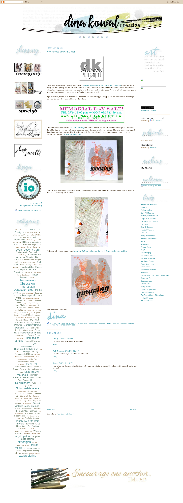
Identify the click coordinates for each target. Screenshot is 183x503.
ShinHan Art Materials (28, 373)
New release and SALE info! (61, 51)
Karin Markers (21, 305)
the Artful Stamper (34, 453)
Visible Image (22, 429)
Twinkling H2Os (33, 424)
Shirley (55, 339)
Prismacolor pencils (27, 339)
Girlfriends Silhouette (89, 251)
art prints (36, 436)
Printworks (20, 338)
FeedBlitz (153, 147)
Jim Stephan (28, 300)
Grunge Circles (111, 251)
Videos (35, 426)
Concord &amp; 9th (33, 247)
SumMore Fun (27, 403)
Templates (37, 409)
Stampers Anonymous (23, 393)
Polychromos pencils (30, 332)
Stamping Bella (25, 396)
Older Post (132, 409)
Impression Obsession (28, 281)
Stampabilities (22, 391)
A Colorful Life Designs (149, 204)
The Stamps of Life (33, 416)
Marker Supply (146, 253)
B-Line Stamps (31, 240)
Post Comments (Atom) (65, 414)
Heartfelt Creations (147, 230)
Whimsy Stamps (147, 301)
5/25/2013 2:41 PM (66, 339)
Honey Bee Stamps (23, 275)
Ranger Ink (145, 272)
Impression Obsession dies (24, 288)
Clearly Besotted (20, 247)
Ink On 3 (22, 293)
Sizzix (33, 380)
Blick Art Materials (147, 213)
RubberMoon (33, 359)
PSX (27, 328)
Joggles (25, 303)
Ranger (27, 351)
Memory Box (20, 317)
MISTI (23, 312)
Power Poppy (34, 335)
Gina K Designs (26, 265)
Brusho (17, 244)
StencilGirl (36, 398)
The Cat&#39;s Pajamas (26, 411)
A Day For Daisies (31, 232)
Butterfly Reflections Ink (149, 216)
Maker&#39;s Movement (30, 315)
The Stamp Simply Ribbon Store (152, 295)
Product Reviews (32, 341)
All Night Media (25, 237)
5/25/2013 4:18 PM (72, 351)
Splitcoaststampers (27, 388)
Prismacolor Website (148, 270)
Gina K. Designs (147, 227)
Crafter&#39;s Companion (27, 252)
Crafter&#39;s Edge (21, 255)
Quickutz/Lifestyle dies (26, 349)
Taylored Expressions (23, 408)
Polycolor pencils (20, 335)
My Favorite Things (148, 255)
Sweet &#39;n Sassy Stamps (27, 404)
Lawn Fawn (31, 310)
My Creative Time (30, 317)
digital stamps (27, 439)
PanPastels (34, 328)
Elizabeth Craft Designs (31, 260)
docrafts (34, 442)
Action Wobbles (36, 235)
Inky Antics (145, 244)
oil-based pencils (32, 448)
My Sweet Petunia (147, 261)
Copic (19, 249)
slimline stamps (21, 453)
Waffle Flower (33, 429)
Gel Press (144, 224)
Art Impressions (25, 238)
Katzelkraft (32, 305)
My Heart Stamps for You (27, 321)
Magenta (29, 313)
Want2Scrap (19, 431)
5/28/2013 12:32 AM (66, 363)
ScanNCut (21, 364)
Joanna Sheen (146, 247)
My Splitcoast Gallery (148, 258)
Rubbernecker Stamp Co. (28, 361)
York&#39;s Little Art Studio (32, 433)
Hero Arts (28, 272)
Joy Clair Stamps (34, 303)
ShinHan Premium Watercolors (25, 376)
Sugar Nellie (27, 401)
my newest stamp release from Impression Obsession (101, 85)
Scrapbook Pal (146, 278)
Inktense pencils (28, 295)
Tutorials (19, 423)
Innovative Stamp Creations (31, 298)
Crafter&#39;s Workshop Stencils (28, 256)
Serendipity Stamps (23, 367)
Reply (55, 344)
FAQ (16, 262)
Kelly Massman (58, 351)
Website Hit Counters (148, 111)
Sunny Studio (146, 287)
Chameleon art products (31, 244)
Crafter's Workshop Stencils (63, 323)
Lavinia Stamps (20, 310)
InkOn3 (143, 241)
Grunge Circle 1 (123, 251)
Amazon (144, 207)
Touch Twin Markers (27, 420)
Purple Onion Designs (24, 344)
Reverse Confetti (29, 356)
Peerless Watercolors (24, 330)
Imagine (31, 277)
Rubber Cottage (22, 359)
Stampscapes (27, 398)
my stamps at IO (36, 203)
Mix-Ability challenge (77, 128)
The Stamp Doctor (147, 292)
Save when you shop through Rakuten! (155, 275)
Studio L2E (18, 401)
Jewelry (18, 300)
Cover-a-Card (32, 249)
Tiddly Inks (20, 418)
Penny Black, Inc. (147, 264)
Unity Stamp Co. (23, 426)
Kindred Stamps (33, 308)
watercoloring (27, 455)
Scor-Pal (31, 364)
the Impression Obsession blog (31, 206)
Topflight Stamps (32, 418)
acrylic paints (22, 436)
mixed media (52, 325)
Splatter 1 (101, 251)
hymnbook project (23, 445)
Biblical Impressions (31, 242)
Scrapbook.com (146, 281)
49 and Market (19, 230)
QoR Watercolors (29, 345)
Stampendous (32, 391)
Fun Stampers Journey (27, 262)
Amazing (77, 251)
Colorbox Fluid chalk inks (72, 134)
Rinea (37, 356)
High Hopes (37, 272)
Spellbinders (22, 382)
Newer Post (51, 409)
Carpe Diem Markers (148, 219)
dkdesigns (24, 442)
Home (92, 409)
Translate (158, 121)
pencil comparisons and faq (27, 450)
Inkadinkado (29, 293)
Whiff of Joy (28, 431)
